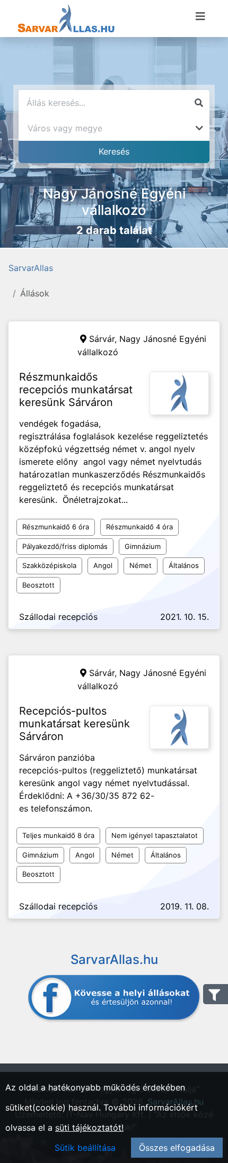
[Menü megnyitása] (200, 16)
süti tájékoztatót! (89, 1127)
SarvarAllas (30, 268)
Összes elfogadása (177, 1147)
